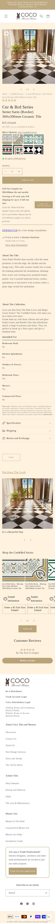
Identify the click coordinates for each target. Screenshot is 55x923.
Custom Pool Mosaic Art (17, 828)
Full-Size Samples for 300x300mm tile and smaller (15, 190)
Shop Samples (12, 783)
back (11, 457)
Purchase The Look (14, 472)
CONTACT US (9, 230)
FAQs (8, 796)
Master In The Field (15, 821)
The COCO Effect (14, 765)
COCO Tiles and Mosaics (23, 922)
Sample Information (12, 599)
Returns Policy (13, 716)
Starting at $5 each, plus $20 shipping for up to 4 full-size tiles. (15, 199)
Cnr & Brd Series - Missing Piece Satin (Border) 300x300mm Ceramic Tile (12, 586)
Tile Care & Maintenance (18, 803)
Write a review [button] (27, 660)
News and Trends (14, 758)
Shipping (13, 127)
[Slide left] (21, 89)
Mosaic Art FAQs (14, 834)
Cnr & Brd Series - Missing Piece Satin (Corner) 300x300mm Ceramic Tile (35, 586)
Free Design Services (16, 752)
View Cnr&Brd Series (27, 132)
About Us (10, 745)
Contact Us (11, 739)
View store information (16, 245)
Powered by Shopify (40, 922)
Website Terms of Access (17, 713)
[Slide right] (34, 89)
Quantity (6, 166)
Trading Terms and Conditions (20, 708)
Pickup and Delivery (15, 790)
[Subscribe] (46, 892)
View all (27, 629)
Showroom (11, 732)
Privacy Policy (12, 710)
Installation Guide (14, 841)
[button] (6, 16)
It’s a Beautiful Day (12, 532)
